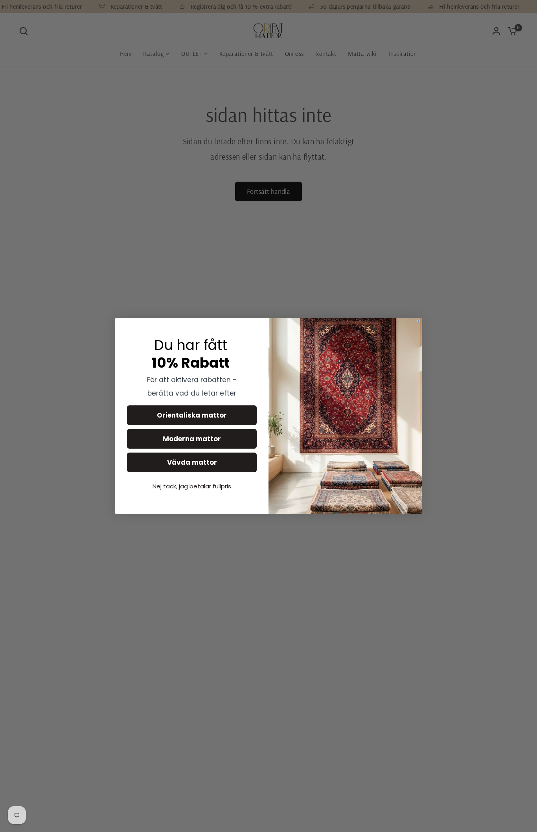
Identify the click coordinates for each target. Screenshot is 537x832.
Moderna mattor (192, 439)
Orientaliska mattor (192, 415)
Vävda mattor (192, 462)
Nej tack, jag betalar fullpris (192, 486)
